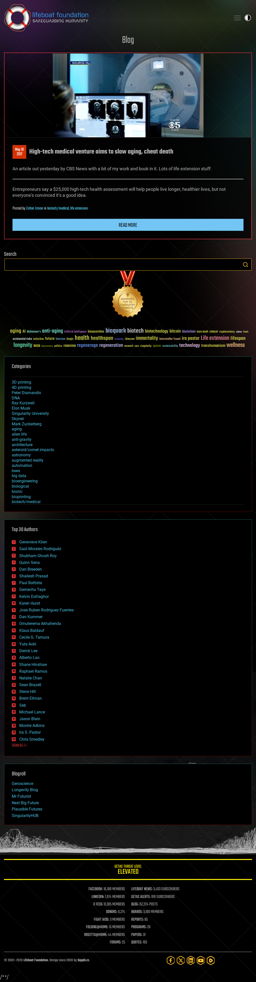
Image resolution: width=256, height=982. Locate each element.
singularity (146, 346)
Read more (128, 225)
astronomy (21, 455)
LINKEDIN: (98, 897)
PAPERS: (136, 935)
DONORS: (111, 912)
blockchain (189, 332)
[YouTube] (201, 960)
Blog (128, 40)
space (157, 346)
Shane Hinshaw (33, 664)
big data (19, 475)
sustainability (170, 346)
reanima (70, 345)
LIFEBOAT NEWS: (141, 889)
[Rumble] (211, 960)
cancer (214, 332)
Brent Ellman (30, 698)
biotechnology (156, 331)
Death (245, 332)
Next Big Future (25, 802)
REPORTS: (137, 919)
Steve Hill (27, 691)
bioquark (116, 331)
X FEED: (98, 904)
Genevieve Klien (33, 542)
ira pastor (191, 338)
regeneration (111, 345)
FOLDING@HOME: (97, 927)
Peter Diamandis (26, 392)
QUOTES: (136, 942)
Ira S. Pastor (30, 732)
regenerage (87, 345)
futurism (60, 339)
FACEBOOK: (95, 889)
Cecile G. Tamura (34, 637)
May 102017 (19, 152)
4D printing (21, 387)
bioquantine (96, 331)
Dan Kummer (30, 616)
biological (20, 486)
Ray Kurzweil (23, 403)
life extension (79, 208)
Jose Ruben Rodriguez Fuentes (46, 610)
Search (246, 265)
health (82, 338)
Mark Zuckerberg (27, 424)
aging (15, 331)
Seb (22, 705)
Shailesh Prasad (33, 576)
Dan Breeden (30, 569)
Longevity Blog (25, 789)
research (128, 346)
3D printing (21, 382)
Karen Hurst (29, 603)
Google (70, 339)
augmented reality (28, 460)
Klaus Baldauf (31, 630)
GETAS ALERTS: (140, 897)
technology (189, 346)
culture (239, 332)
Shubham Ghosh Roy (38, 555)
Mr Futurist (21, 796)
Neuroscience (47, 346)
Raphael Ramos (33, 671)
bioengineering (25, 481)
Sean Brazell (30, 684)
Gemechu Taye (32, 589)
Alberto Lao (29, 657)
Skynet (18, 418)
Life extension (215, 338)
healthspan (102, 338)
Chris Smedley (31, 739)
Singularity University (30, 413)
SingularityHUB (25, 815)
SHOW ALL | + (19, 745)
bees (16, 470)
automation (22, 465)
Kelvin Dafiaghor (34, 596)
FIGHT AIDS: (101, 919)
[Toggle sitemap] (237, 18)
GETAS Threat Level (128, 870)
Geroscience (22, 783)
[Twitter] (181, 960)
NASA (37, 346)
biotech (135, 331)
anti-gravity (22, 439)
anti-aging (52, 331)
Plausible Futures (27, 809)
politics (58, 346)
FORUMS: (115, 942)
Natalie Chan (30, 678)
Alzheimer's (34, 332)
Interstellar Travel (169, 339)
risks (136, 346)
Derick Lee (28, 650)
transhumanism (213, 345)
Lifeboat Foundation (36, 960)
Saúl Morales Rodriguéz (40, 548)
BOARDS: (136, 912)
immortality (147, 338)
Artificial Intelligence (75, 332)
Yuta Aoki (27, 644)
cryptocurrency (227, 332)
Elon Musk (21, 408)
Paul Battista (30, 582)
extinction (38, 339)
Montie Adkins (31, 725)
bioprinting (21, 496)
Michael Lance (32, 712)
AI (24, 331)
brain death (202, 332)
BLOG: (134, 904)
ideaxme (129, 339)
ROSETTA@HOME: (95, 935)
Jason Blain (29, 718)
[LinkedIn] (191, 960)
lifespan (238, 338)
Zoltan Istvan (34, 208)
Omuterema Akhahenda (40, 623)
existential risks (22, 339)
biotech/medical (58, 208)
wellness (235, 345)
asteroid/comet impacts (33, 449)
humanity (119, 339)
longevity (23, 345)
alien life (19, 434)
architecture (22, 444)
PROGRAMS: (138, 927)
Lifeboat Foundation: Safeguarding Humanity (115, 18)
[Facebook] (171, 960)
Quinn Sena (29, 562)
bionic (17, 491)
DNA (16, 398)
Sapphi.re (83, 960)
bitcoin (175, 331)
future (49, 338)
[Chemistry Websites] (128, 295)
